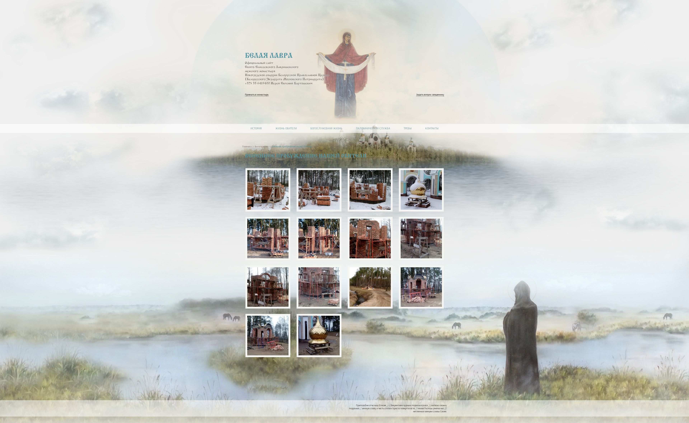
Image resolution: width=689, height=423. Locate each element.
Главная (246, 146)
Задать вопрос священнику (430, 94)
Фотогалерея (261, 146)
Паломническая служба (373, 128)
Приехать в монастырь (256, 94)
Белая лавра (268, 56)
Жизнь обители (286, 128)
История (256, 128)
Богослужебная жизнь (326, 128)
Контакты (432, 128)
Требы (408, 128)
